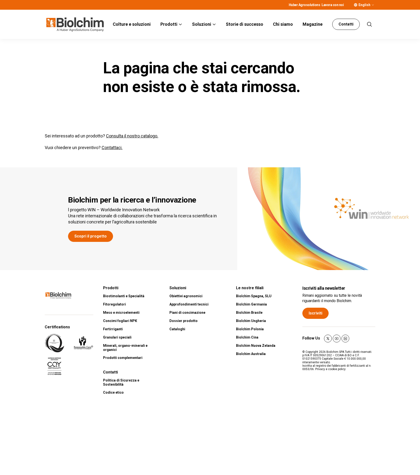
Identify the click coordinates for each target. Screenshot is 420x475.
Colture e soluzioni (132, 24)
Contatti (346, 24)
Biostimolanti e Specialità (123, 296)
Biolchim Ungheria (251, 321)
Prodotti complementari (122, 358)
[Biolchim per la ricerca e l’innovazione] (328, 218)
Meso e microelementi (121, 312)
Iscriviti (315, 313)
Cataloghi (177, 329)
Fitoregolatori (114, 304)
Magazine (313, 24)
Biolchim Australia (251, 354)
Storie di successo (244, 24)
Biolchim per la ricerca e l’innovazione (132, 199)
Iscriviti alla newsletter (323, 288)
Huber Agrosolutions (304, 5)
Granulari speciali (117, 337)
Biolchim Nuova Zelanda (255, 346)
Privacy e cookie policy (330, 369)
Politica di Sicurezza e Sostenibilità (121, 382)
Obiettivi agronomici (185, 296)
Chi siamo (283, 24)
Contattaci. (112, 147)
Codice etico (113, 392)
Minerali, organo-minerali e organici (125, 348)
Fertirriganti (113, 329)
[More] (372, 4)
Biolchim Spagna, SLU (253, 296)
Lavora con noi (333, 5)
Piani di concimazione (187, 312)
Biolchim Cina (247, 337)
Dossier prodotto (183, 321)
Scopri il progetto (90, 236)
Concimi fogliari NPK (120, 321)
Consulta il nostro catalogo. (132, 135)
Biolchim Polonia (250, 329)
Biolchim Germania (251, 304)
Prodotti (168, 24)
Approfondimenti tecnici (189, 304)
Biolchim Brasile (249, 312)
